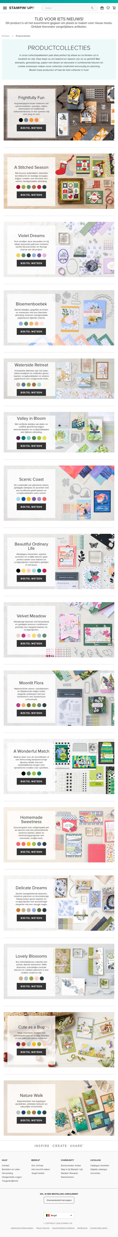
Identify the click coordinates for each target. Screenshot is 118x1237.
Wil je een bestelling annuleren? (59, 1194)
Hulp (4, 1160)
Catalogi (95, 1160)
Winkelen (6, 36)
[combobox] (70, 8)
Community (67, 1160)
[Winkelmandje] (114, 8)
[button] (102, 8)
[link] (108, 8)
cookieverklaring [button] (98, 1228)
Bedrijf (35, 1160)
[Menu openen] (4, 8)
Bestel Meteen (31, 128)
